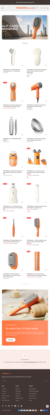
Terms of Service (33, 398)
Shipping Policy (32, 389)
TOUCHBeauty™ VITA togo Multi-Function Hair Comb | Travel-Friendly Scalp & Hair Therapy (12, 275)
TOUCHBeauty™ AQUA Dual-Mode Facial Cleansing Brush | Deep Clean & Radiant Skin (13, 172)
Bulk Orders (18, 391)
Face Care (4, 391)
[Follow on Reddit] (21, 406)
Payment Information (34, 391)
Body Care (4, 398)
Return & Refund (33, 393)
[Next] (38, 2)
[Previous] (11, 2)
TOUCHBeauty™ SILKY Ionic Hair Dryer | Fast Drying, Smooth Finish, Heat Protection (36, 106)
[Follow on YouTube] (15, 406)
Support (17, 400)
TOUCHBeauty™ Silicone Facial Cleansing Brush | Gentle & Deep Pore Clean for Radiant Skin (36, 71)
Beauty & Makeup (6, 395)
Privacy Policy (32, 395)
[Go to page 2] (28, 284)
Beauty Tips (18, 395)
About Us (18, 389)
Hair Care (4, 389)
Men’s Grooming (5, 400)
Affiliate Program (19, 398)
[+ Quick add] (22, 66)
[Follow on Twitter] (6, 406)
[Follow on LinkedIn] (18, 406)
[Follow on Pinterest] (12, 406)
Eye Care (4, 393)
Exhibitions (18, 393)
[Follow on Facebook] (3, 406)
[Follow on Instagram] (9, 406)
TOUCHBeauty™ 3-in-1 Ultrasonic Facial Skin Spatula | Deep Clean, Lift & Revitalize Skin (13, 208)
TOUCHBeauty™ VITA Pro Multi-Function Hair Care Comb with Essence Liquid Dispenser (37, 242)
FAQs (30, 400)
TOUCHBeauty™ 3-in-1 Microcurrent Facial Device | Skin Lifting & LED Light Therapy (36, 172)
